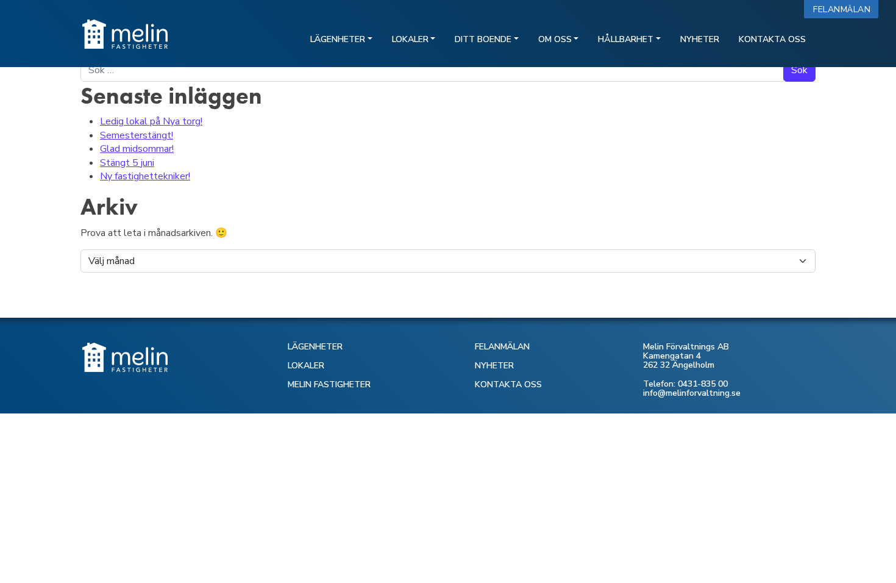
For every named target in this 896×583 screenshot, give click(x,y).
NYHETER (494, 365)
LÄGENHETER (315, 346)
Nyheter (699, 39)
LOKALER (306, 365)
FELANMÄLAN (502, 346)
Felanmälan (844, 9)
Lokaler (410, 39)
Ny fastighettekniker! (145, 176)
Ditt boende (483, 39)
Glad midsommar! (137, 149)
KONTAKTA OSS (508, 384)
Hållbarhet (625, 39)
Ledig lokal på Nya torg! (151, 121)
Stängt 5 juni (127, 163)
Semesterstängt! (136, 135)
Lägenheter (337, 39)
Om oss (555, 39)
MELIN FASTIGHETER (329, 384)
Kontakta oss (772, 39)
